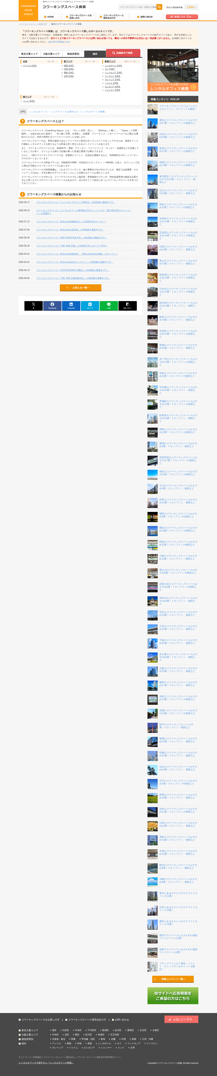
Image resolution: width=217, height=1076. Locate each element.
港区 (54, 1030)
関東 (73, 1039)
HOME (40, 16)
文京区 (143, 1030)
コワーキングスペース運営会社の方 (112, 16)
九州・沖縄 (147, 1039)
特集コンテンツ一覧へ (173, 979)
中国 (123, 1039)
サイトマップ (25, 1057)
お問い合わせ (146, 16)
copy (128, 305)
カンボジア (89, 1047)
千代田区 (91, 1030)
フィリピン (151, 1043)
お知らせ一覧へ (81, 287)
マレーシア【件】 (113, 79)
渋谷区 (65, 1030)
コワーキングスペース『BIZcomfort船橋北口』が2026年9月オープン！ (71, 221)
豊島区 (130, 1030)
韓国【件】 (69, 66)
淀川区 (88, 1034)
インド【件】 (29, 101)
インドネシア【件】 (114, 72)
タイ (119, 1043)
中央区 (78, 1030)
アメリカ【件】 (30, 66)
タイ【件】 (110, 69)
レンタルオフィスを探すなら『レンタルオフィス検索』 (46, 1063)
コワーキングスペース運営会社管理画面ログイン (98, 1057)
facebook (52, 305)
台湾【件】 (69, 76)
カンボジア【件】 (113, 87)
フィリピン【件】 (113, 76)
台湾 (132, 1047)
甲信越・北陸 (88, 1039)
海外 (95, 54)
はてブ (90, 305)
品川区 (118, 1030)
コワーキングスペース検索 (170, 1063)
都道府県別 (73, 54)
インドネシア (134, 1043)
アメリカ (56, 1043)
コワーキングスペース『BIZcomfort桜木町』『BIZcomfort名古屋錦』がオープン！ (77, 254)
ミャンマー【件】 (113, 90)
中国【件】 (69, 69)
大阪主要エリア (51, 54)
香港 (89, 1043)
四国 (134, 1039)
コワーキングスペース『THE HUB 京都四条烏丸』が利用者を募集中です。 (73, 278)
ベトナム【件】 (112, 83)
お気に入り (182, 1019)
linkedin (71, 305)
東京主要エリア (29, 54)
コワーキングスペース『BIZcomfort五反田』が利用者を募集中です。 (70, 229)
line (109, 305)
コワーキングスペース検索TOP (33, 24)
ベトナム (73, 1047)
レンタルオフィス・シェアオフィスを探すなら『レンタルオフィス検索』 (68, 111)
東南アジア (121, 61)
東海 (103, 1039)
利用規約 (37, 1057)
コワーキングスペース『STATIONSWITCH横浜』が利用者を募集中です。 (72, 270)
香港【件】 (69, 72)
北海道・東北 (58, 1039)
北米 (39, 61)
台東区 (155, 1030)
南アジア (39, 97)
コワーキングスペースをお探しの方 (78, 16)
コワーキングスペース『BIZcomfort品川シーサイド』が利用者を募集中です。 (74, 262)
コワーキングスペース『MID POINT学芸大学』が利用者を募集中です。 (71, 237)
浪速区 (101, 1034)
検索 (159, 7)
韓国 (69, 1043)
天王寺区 (114, 1034)
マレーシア (57, 1047)
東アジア (80, 61)
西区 (77, 1034)
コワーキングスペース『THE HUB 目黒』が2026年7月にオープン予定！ (72, 246)
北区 (67, 1034)
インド (121, 1047)
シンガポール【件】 (114, 66)
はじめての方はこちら (59, 41)
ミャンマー (106, 1047)
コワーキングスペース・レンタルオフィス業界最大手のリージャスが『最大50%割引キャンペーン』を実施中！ (83, 212)
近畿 (113, 1039)
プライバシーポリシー (53, 1057)
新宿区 (105, 1030)
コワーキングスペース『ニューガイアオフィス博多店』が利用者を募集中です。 (76, 202)
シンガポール (104, 1043)
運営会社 (70, 1057)
